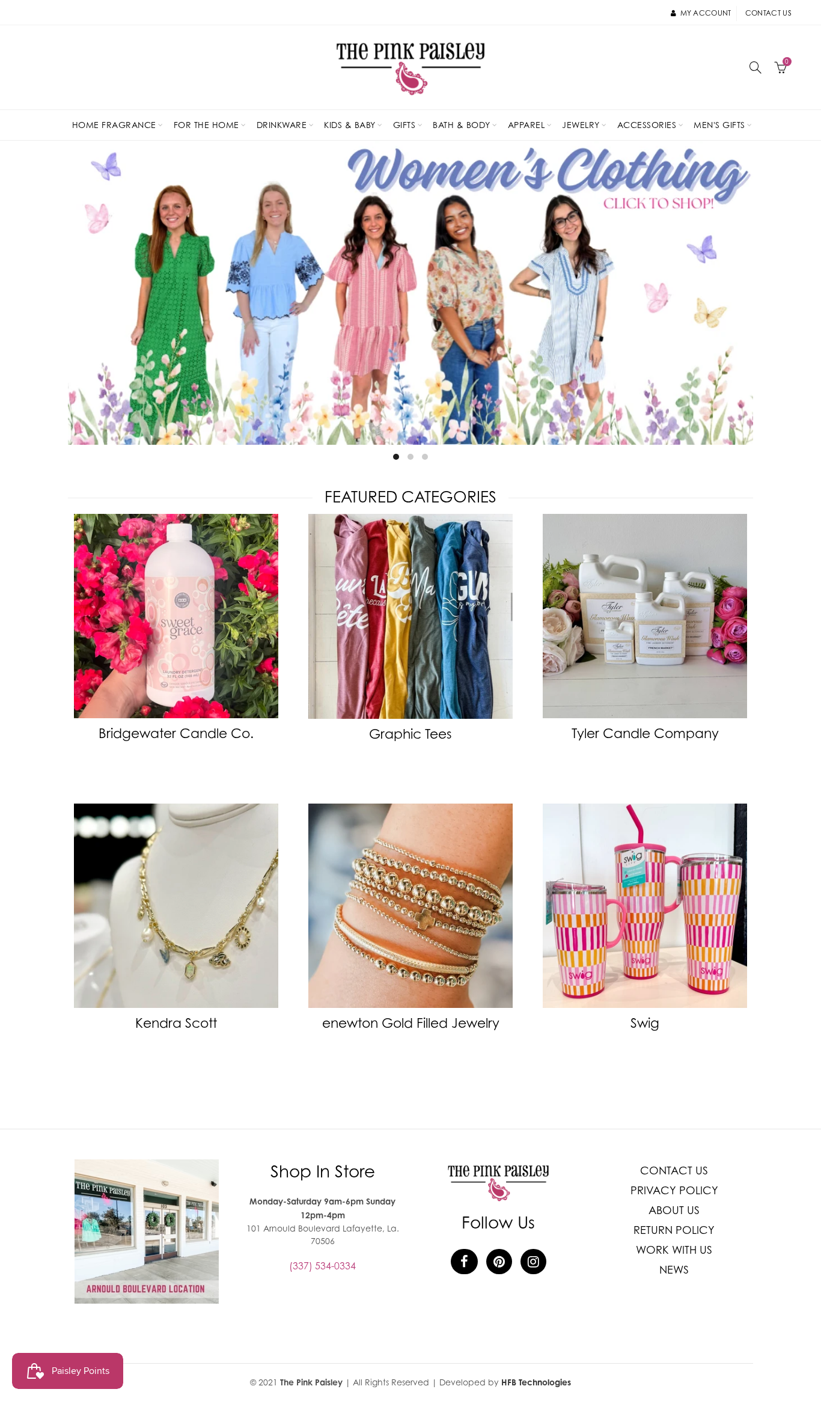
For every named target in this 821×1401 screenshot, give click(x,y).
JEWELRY (581, 125)
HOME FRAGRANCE (114, 125)
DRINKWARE (282, 125)
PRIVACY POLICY (674, 1190)
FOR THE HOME (206, 125)
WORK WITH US (674, 1250)
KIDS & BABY (350, 125)
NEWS (674, 1269)
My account (705, 12)
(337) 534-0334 (322, 1266)
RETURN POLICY (674, 1230)
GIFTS (404, 125)
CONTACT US (674, 1170)
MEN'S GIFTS (719, 125)
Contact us (768, 12)
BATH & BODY (461, 125)
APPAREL (526, 125)
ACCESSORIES (647, 125)
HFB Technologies (536, 1382)
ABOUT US (674, 1210)
